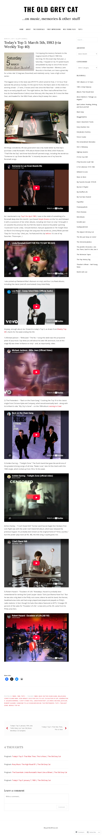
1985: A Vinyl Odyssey (84, 87)
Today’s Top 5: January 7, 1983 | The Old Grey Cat (31, 780)
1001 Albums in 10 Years (85, 82)
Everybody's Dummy (83, 132)
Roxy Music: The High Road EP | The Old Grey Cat (31, 764)
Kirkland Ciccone (82, 172)
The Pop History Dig (83, 259)
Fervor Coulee (81, 137)
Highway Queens (82, 152)
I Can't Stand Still (26, 701)
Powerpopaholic (82, 207)
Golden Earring (12, 701)
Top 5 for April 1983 (28, 216)
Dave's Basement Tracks (85, 122)
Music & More (81, 177)
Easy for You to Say (36, 698)
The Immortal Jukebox (84, 242)
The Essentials (39, 29)
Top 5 (80, 29)
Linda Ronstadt (40, 701)
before (48, 233)
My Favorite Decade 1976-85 (86, 182)
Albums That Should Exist (85, 92)
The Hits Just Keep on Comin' (86, 237)
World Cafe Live (82, 272)
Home (22, 29)
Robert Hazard (10, 703)
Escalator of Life (51, 698)
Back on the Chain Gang (48, 696)
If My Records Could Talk (85, 162)
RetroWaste (81, 217)
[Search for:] (87, 40)
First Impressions (54, 29)
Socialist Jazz (81, 222)
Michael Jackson (60, 701)
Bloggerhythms (82, 117)
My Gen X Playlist (82, 187)
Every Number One (83, 127)
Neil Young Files (69, 29)
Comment (61, 807)
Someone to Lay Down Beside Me (29, 703)
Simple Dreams (43, 219)
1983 (18, 696)
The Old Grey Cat (51, 9)
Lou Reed (50, 701)
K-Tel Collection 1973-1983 (86, 167)
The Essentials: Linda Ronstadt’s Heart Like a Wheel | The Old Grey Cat (39, 772)
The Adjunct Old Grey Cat (85, 232)
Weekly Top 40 (14, 705)
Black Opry (80, 112)
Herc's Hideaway (82, 147)
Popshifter (80, 202)
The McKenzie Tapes (84, 254)
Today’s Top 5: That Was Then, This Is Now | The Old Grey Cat (36, 756)
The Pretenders (48, 703)
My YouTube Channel (84, 197)
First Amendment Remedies (86, 142)
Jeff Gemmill (22, 39)
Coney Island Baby (11, 698)
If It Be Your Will (82, 157)
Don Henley (23, 698)
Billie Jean (62, 696)
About (28, 29)
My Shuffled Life (82, 192)
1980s (14, 696)
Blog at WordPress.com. (51, 828)
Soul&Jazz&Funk (82, 227)
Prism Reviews (81, 212)
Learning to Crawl (55, 406)
